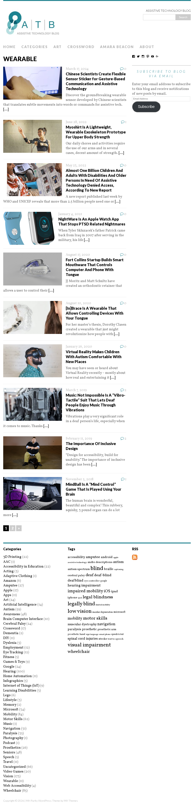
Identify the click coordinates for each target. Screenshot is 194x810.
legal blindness (98, 597)
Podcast (9, 743)
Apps (7, 595)
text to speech (115, 639)
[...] (6, 109)
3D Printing (12, 557)
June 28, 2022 (76, 122)
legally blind (81, 604)
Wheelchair (12, 790)
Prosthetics (12, 747)
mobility (75, 618)
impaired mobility (85, 591)
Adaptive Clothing (17, 576)
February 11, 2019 (79, 438)
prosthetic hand (76, 634)
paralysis (74, 629)
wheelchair (79, 652)
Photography (13, 738)
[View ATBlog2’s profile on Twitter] (138, 56)
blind (97, 568)
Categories (34, 47)
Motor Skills (13, 719)
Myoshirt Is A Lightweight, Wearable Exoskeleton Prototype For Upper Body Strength (96, 132)
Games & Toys (14, 662)
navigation (106, 624)
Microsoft (10, 709)
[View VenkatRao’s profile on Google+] (157, 56)
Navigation (11, 728)
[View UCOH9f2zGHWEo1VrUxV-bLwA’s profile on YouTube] (152, 56)
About (147, 47)
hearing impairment (84, 585)
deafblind (75, 580)
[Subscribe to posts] (134, 557)
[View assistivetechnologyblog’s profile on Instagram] (143, 56)
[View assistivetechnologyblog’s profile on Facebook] (133, 56)
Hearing (9, 671)
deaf (89, 575)
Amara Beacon (117, 47)
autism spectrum (79, 569)
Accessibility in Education (23, 566)
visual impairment (89, 645)
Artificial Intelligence (20, 604)
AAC (6, 562)
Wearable (10, 781)
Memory (9, 704)
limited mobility (103, 604)
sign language (92, 634)
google (103, 580)
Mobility (10, 714)
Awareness (11, 614)
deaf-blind (102, 575)
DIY (6, 638)
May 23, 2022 (76, 165)
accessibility (76, 557)
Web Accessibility (17, 785)
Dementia (10, 633)
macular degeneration (102, 612)
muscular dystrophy (82, 624)
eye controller (92, 580)
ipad (114, 591)
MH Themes (71, 800)
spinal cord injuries (83, 638)
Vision (8, 776)
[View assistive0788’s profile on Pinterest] (147, 56)
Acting (8, 571)
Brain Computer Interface (23, 619)
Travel (8, 762)
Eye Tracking (13, 652)
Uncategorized (14, 767)
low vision (80, 611)
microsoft (119, 612)
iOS (107, 591)
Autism (9, 609)
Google (8, 666)
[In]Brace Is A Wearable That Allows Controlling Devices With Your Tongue (94, 313)
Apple (8, 590)
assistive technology (77, 562)
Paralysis (10, 733)
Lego (7, 695)
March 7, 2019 (76, 390)
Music (8, 724)
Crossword (80, 47)
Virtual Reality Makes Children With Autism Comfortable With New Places (93, 356)
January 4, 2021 (70, 214)
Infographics (13, 681)
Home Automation (17, 676)
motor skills (95, 618)
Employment (13, 647)
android (107, 557)
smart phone (104, 634)
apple (115, 557)
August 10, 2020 (78, 303)
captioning (118, 569)
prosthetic (89, 629)
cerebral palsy (76, 575)
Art (57, 47)
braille (108, 569)
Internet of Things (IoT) (21, 685)
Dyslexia (9, 643)
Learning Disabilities (19, 690)
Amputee (10, 585)
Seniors (9, 752)
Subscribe (146, 106)
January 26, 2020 (79, 346)
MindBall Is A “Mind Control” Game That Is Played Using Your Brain (93, 489)
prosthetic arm (107, 629)
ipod (80, 598)
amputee (93, 557)
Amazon (9, 580)
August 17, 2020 (78, 255)
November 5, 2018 (79, 479)
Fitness (8, 657)
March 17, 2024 (77, 69)
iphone (72, 598)
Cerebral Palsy (14, 623)
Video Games (13, 771)
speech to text (117, 634)
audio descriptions (100, 562)
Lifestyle (10, 700)
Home (9, 47)
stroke (103, 639)
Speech (8, 757)
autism (118, 562)
